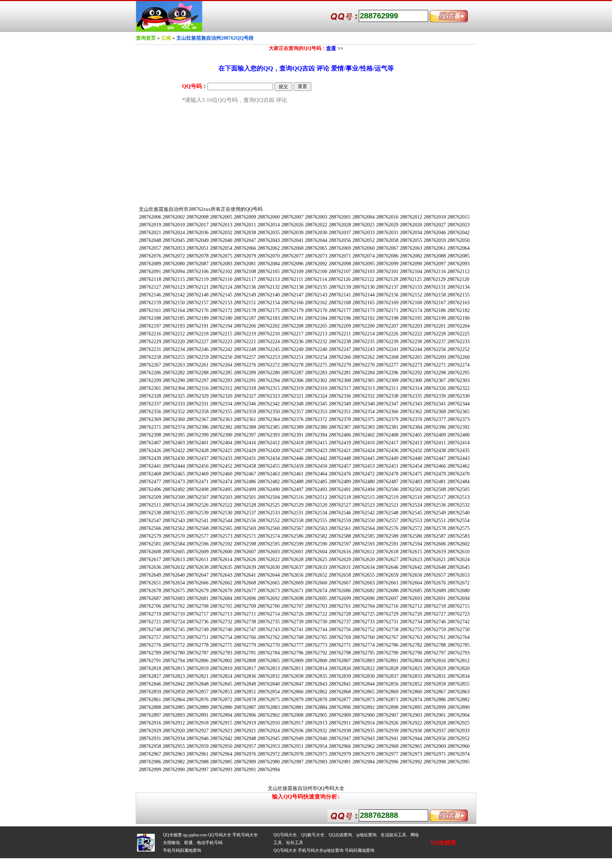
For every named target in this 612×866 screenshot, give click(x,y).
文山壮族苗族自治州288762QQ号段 (215, 38)
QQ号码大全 (219, 834)
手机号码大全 (245, 834)
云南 (166, 38)
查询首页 (146, 38)
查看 (331, 48)
